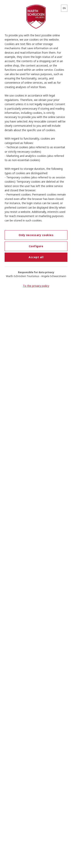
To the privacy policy (36, 286)
